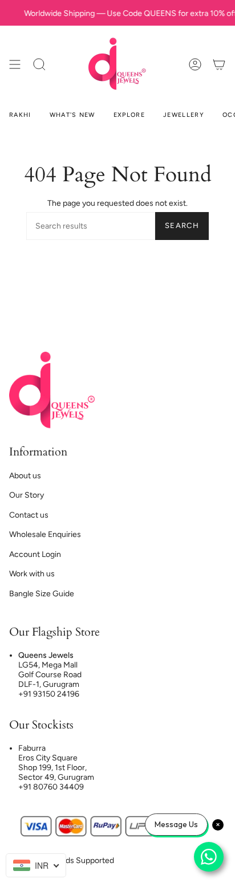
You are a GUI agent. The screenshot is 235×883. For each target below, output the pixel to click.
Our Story (26, 495)
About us (25, 476)
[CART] (219, 64)
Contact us (28, 515)
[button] (39, 64)
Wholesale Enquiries (45, 534)
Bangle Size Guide (41, 594)
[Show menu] (14, 64)
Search (182, 225)
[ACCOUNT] (195, 64)
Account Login (35, 554)
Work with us (32, 574)
